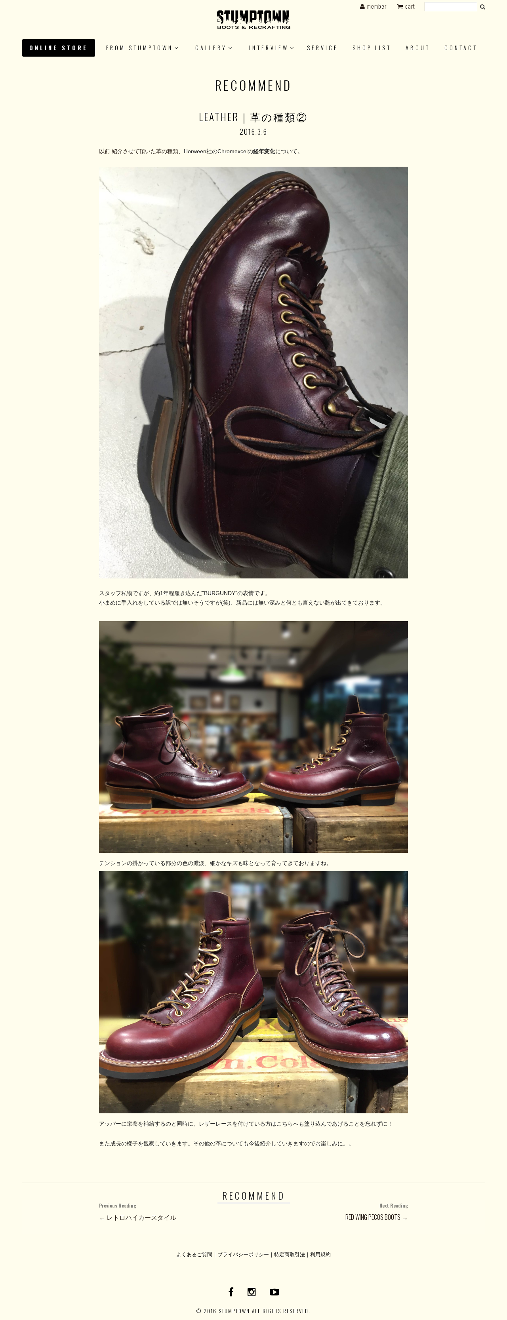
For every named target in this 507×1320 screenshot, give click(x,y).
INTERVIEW (269, 48)
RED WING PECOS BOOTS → (376, 1212)
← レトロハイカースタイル (137, 1212)
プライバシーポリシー (243, 1254)
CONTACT (461, 48)
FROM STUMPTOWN (139, 48)
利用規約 (320, 1254)
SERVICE (322, 48)
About (418, 48)
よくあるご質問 (194, 1254)
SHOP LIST (372, 48)
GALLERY (211, 48)
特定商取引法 (289, 1254)
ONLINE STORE (58, 48)
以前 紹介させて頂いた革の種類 (138, 151)
